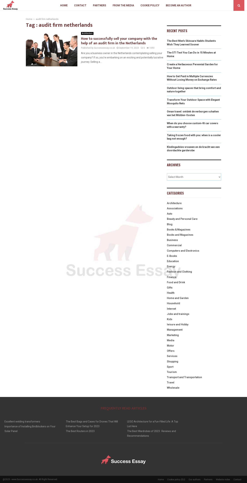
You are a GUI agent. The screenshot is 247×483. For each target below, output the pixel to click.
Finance (171, 277)
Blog (170, 224)
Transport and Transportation (184, 377)
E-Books (172, 256)
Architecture (87, 33)
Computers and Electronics (183, 250)
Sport (170, 366)
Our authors (195, 479)
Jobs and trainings (178, 314)
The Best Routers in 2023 (80, 431)
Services (172, 356)
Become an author (178, 5)
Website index (223, 479)
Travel (170, 382)
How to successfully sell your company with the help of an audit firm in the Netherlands (119, 41)
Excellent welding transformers (22, 421)
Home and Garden (178, 298)
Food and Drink (176, 282)
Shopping (172, 361)
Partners (99, 5)
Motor (170, 345)
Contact (80, 5)
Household (173, 303)
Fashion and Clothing (179, 271)
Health (170, 292)
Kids (169, 319)
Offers (170, 350)
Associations (175, 208)
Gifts (170, 287)
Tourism (172, 372)
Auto (169, 213)
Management (174, 329)
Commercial (174, 245)
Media (170, 340)
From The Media (123, 5)
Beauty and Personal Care (182, 218)
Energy (171, 266)
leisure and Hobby (177, 324)
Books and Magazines (180, 234)
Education (173, 261)
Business (172, 240)
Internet (171, 308)
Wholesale (173, 387)
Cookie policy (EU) (176, 479)
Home (64, 5)
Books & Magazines (178, 229)
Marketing (173, 335)
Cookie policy (149, 5)
